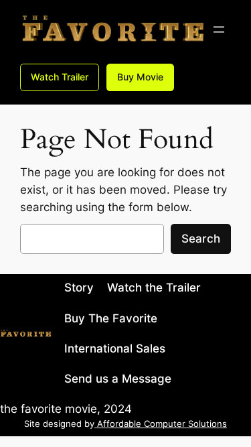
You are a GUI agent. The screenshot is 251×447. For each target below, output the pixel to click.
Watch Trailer (59, 76)
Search (200, 238)
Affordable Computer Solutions (160, 424)
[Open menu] (219, 29)
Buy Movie (140, 76)
